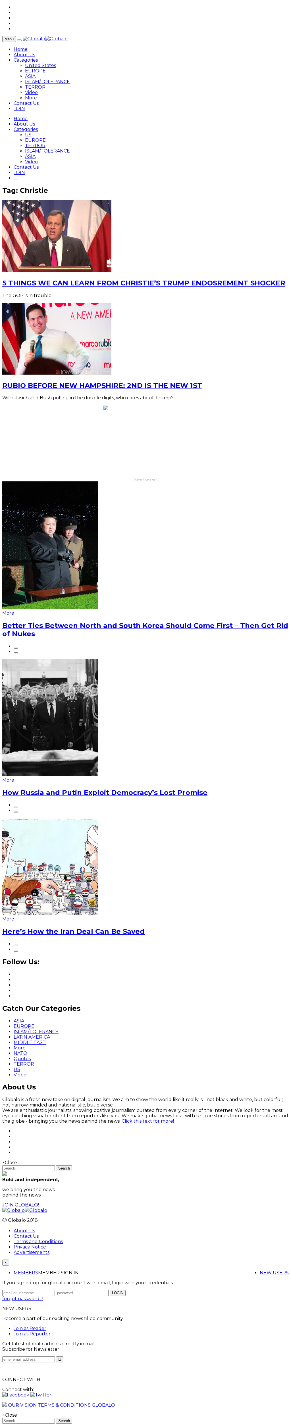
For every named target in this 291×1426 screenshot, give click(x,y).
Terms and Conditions (38, 1241)
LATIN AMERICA (32, 1037)
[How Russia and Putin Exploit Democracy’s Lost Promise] (50, 774)
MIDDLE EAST (30, 1042)
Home (21, 49)
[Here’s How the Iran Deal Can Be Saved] (50, 913)
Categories (26, 60)
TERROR (35, 87)
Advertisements (31, 1252)
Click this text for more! (148, 1121)
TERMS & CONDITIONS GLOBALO (76, 1405)
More (31, 98)
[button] (16, 1395)
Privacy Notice (30, 1247)
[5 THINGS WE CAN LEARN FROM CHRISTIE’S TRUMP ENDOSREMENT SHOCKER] (56, 270)
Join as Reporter (32, 1334)
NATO (20, 1053)
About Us (24, 54)
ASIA (30, 76)
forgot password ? (22, 1298)
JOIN (19, 108)
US (28, 134)
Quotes (22, 1058)
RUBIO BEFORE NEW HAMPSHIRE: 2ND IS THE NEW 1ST (102, 385)
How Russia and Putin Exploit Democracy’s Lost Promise (104, 792)
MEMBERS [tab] (26, 1272)
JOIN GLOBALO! (20, 1205)
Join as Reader (30, 1328)
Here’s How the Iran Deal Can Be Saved (73, 931)
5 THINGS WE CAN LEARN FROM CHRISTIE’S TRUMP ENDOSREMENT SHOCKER (143, 283)
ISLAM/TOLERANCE (47, 81)
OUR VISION (22, 1405)
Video (31, 92)
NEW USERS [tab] (274, 1272)
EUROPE (35, 71)
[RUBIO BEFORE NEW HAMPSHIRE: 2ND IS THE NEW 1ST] (56, 373)
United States (40, 65)
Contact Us (26, 103)
